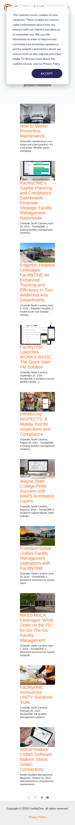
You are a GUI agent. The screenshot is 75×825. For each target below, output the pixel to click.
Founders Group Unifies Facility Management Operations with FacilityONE (35, 558)
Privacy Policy (37, 817)
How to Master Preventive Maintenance (34, 130)
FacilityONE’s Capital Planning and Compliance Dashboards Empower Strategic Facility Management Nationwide (36, 200)
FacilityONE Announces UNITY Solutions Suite (36, 695)
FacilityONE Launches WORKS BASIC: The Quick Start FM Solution (36, 357)
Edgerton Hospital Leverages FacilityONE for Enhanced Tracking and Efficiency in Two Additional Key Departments (37, 283)
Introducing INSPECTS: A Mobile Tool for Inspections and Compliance (35, 424)
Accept (47, 73)
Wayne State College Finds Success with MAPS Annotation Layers (37, 491)
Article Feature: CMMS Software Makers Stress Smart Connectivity (36, 759)
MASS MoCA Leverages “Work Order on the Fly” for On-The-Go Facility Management (36, 628)
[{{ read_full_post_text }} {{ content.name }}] (37, 334)
